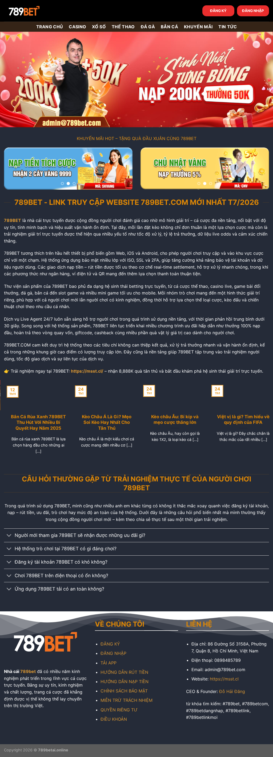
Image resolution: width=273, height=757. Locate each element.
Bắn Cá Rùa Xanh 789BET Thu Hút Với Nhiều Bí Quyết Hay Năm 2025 (34, 422)
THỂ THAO (123, 26)
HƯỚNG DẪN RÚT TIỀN (124, 672)
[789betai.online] (34, 11)
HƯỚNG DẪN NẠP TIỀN (124, 681)
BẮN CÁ (169, 26)
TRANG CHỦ (49, 26)
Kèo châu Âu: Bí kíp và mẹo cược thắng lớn (170, 419)
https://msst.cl (224, 679)
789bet (28, 671)
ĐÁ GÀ (148, 26)
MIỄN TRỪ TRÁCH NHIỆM (126, 700)
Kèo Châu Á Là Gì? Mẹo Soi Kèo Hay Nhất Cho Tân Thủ (102, 422)
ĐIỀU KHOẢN (114, 719)
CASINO (77, 26)
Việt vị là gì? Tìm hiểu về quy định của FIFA (239, 419)
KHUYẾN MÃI (198, 26)
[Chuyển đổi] (9, 536)
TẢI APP (109, 663)
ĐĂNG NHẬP (253, 11)
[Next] (123, 170)
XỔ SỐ (99, 26)
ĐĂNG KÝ (218, 11)
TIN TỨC (227, 26)
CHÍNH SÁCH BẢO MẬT (124, 691)
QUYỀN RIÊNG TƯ (119, 709)
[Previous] (13, 170)
